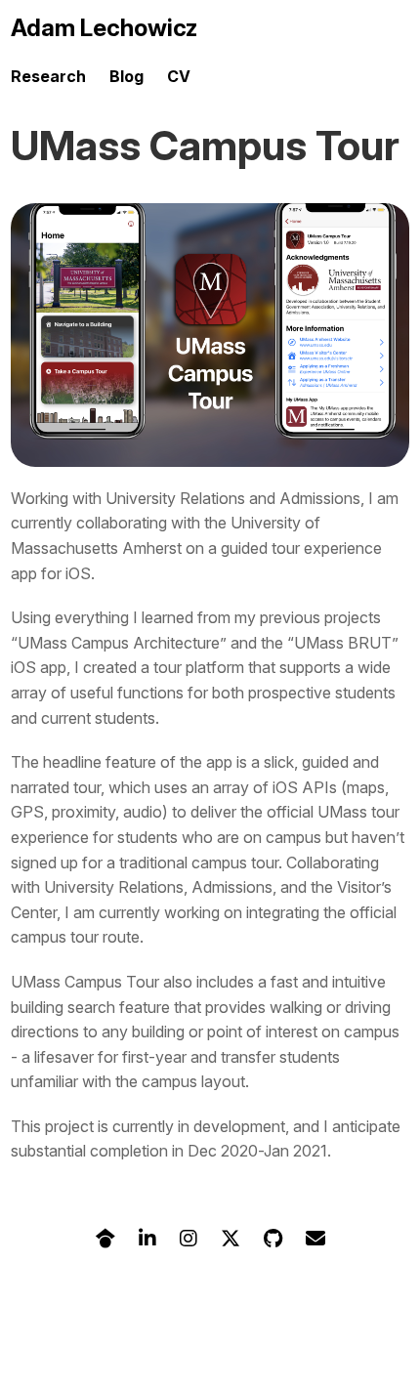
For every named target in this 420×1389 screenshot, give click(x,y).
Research (48, 76)
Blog (126, 76)
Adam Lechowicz (104, 28)
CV (178, 76)
